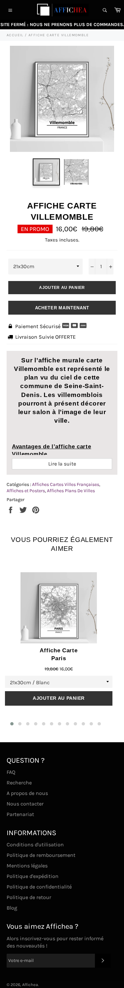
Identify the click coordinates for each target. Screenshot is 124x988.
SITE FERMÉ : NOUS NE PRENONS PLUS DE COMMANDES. (62, 24)
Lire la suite (62, 464)
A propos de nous (27, 793)
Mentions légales (27, 865)
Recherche (19, 782)
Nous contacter (25, 804)
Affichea (30, 984)
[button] (12, 723)
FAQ (11, 772)
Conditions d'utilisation (35, 844)
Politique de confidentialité (39, 887)
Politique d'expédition (33, 876)
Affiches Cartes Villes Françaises (65, 484)
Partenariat (20, 814)
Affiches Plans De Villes (71, 491)
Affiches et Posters (26, 491)
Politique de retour (29, 897)
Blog (12, 908)
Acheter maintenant (62, 307)
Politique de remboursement (41, 855)
